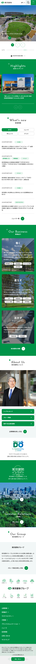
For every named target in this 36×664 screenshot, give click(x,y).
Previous (16, 107)
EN (24, 2)
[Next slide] (23, 45)
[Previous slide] (17, 45)
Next (20, 107)
